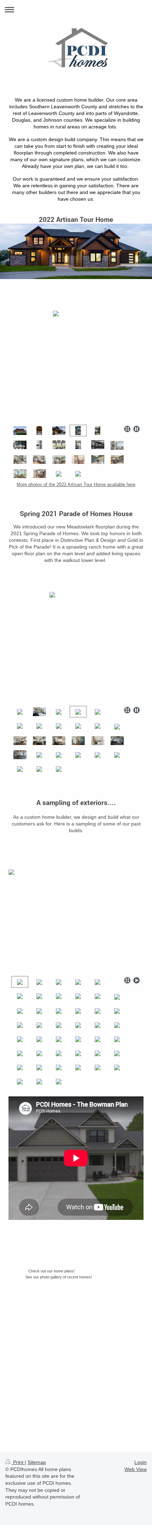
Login (140, 1462)
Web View (135, 1469)
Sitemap (37, 1462)
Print (18, 1462)
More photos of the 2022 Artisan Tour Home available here (76, 484)
